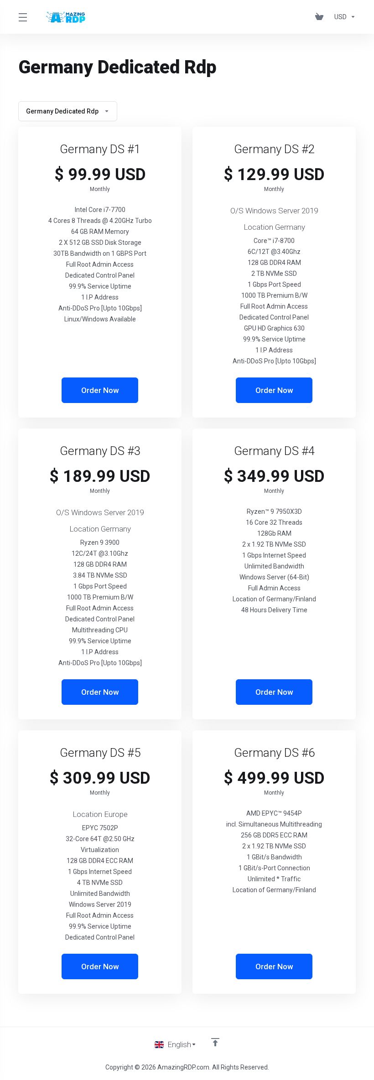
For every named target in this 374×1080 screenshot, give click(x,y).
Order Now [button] (100, 390)
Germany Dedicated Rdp (62, 111)
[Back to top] (215, 1042)
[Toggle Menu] (22, 17)
